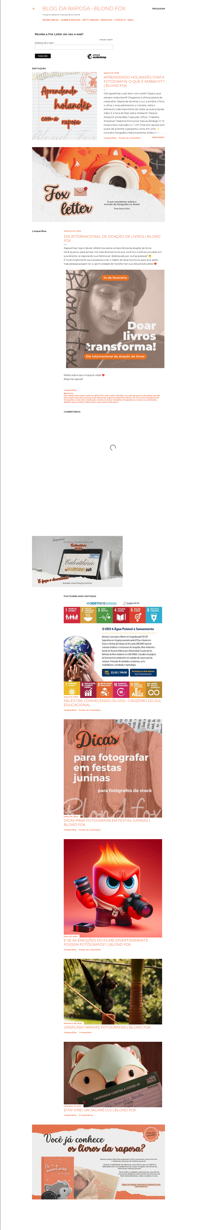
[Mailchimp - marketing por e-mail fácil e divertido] (96, 59)
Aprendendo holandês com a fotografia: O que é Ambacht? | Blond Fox (134, 81)
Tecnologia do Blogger (101, 1216)
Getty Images (90, 20)
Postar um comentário (130, 138)
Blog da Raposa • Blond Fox (83, 8)
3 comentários (86, 1115)
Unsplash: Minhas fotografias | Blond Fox (107, 1027)
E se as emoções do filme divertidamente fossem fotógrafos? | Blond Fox (106, 942)
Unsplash (106, 20)
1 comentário (85, 1032)
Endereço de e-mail (45, 43)
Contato (120, 20)
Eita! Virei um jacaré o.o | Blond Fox (100, 1110)
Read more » (158, 137)
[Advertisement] (56, 508)
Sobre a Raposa (70, 20)
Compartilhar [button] (110, 138)
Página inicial (50, 20)
